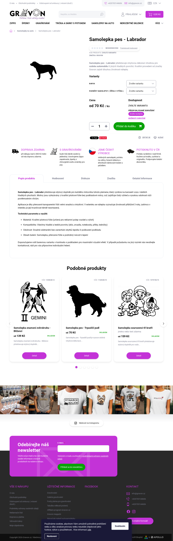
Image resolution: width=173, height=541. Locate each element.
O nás (12, 3)
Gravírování (52, 493)
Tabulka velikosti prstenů (57, 506)
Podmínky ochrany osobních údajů (24, 508)
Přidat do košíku (126, 126)
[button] (76, 367)
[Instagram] (134, 511)
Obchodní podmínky (27, 3)
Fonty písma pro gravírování (59, 501)
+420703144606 (139, 499)
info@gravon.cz (138, 493)
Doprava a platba (17, 517)
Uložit (104, 138)
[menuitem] (14, 23)
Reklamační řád (16, 513)
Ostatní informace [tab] (142, 178)
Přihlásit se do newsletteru (71, 467)
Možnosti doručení (136, 118)
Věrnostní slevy (16, 521)
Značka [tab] (111, 178)
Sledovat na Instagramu (89, 423)
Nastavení (52, 536)
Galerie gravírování (55, 497)
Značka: (96, 55)
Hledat (102, 14)
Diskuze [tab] (85, 178)
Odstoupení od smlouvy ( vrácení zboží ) (56, 3)
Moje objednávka (17, 525)
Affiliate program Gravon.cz (58, 510)
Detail (34, 356)
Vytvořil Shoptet (136, 537)
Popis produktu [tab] (26, 178)
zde (89, 529)
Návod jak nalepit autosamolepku (61, 518)
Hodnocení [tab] (58, 178)
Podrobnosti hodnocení (128, 48)
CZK (155, 3)
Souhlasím (120, 526)
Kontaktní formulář (140, 521)
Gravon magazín (54, 514)
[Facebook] (128, 511)
